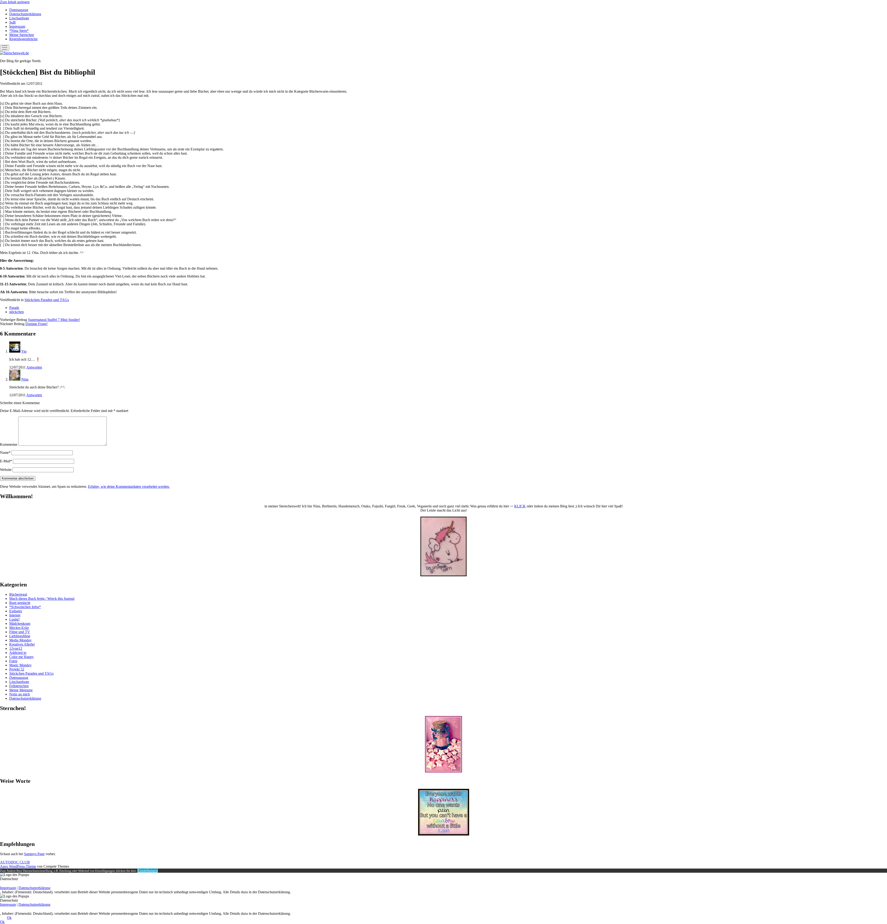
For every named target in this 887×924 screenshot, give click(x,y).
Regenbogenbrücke (23, 39)
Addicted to (17, 653)
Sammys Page (34, 854)
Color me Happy (21, 657)
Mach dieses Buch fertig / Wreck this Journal (41, 599)
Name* (5, 452)
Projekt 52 (16, 669)
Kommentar (8, 444)
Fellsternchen (19, 686)
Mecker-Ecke (19, 628)
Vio (24, 351)
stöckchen (16, 312)
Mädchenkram (19, 623)
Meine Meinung (21, 690)
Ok (9, 918)
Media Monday (20, 640)
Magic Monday (20, 665)
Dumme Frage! (36, 324)
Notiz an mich (19, 694)
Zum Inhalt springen (15, 2)
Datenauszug (18, 10)
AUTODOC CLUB (15, 862)
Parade (14, 308)
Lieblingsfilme (19, 636)
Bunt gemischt (19, 603)
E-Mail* (6, 461)
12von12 (15, 648)
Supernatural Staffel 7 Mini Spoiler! (54, 320)
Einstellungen (148, 870)
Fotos (13, 661)
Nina (24, 379)
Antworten (34, 367)
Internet (14, 615)
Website (6, 470)
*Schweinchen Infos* (25, 607)
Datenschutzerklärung (25, 14)
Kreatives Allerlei (22, 644)
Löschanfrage (19, 18)
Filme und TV (19, 632)
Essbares (15, 611)
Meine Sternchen (21, 35)
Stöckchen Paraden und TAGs (46, 300)
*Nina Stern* (19, 31)
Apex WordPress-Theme (18, 866)
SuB (12, 22)
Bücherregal (18, 594)
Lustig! (14, 619)
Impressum (17, 26)
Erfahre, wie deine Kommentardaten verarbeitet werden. (129, 486)
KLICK (520, 506)
